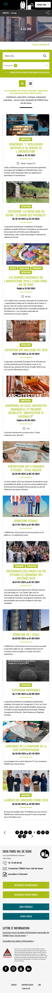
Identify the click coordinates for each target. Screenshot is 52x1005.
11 (43, 832)
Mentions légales (27, 984)
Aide (39, 984)
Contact (14, 984)
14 (24, 836)
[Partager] (47, 13)
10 (38, 832)
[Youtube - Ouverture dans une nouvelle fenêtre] (21, 969)
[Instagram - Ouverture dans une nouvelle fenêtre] (13, 969)
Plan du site (26, 988)
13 (20, 836)
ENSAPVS (6, 13)
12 (47, 832)
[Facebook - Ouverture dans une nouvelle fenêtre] (6, 969)
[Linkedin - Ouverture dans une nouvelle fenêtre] (28, 969)
